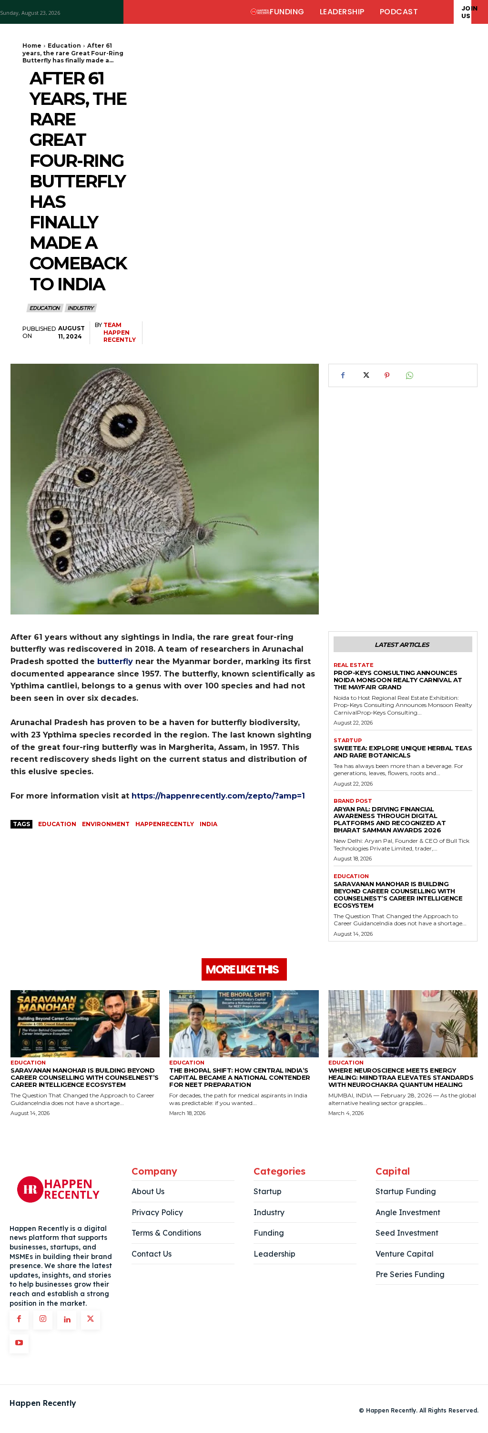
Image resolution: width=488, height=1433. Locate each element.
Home (31, 45)
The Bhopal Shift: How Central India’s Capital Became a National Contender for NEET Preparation (239, 1077)
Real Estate (354, 665)
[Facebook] (343, 375)
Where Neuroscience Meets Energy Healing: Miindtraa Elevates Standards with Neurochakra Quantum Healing (401, 1077)
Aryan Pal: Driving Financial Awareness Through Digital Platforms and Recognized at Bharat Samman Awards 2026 (390, 819)
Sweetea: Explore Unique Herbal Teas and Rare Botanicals (403, 751)
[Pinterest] (386, 375)
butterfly (115, 661)
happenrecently (164, 824)
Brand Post (353, 801)
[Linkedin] (66, 1320)
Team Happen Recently (119, 332)
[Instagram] (42, 1320)
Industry (80, 308)
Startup (348, 740)
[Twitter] (365, 375)
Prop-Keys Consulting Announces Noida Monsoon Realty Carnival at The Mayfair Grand (398, 680)
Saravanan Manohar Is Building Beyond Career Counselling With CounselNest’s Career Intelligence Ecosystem (398, 894)
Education (64, 45)
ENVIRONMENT (106, 824)
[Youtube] (19, 1343)
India (208, 824)
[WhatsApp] (408, 375)
